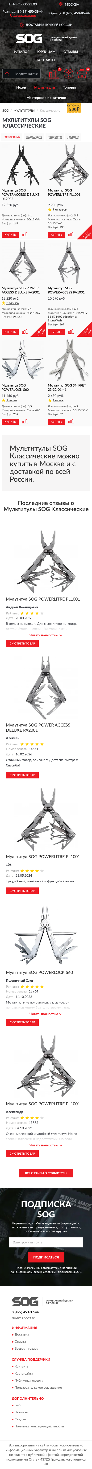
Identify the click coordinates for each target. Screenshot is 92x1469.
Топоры (69, 87)
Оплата (20, 1342)
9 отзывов (60, 209)
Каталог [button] (21, 52)
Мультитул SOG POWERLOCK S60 (39, 973)
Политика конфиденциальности (39, 1426)
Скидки (20, 1419)
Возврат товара (26, 1349)
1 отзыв (11, 400)
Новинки (21, 1412)
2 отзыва (12, 303)
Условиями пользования (59, 1271)
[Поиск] (7, 73)
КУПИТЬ (10, 234)
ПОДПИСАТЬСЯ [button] (46, 1257)
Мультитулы (44, 87)
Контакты (46, 60)
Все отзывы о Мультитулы (46, 1173)
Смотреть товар (22, 643)
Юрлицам (46, 52)
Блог (18, 1405)
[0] (82, 73)
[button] (23, 15)
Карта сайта (24, 1373)
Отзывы (70, 52)
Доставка (22, 1334)
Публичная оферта (29, 1380)
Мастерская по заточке (46, 98)
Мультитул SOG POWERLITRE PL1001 (43, 599)
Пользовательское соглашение (38, 1387)
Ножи (21, 87)
